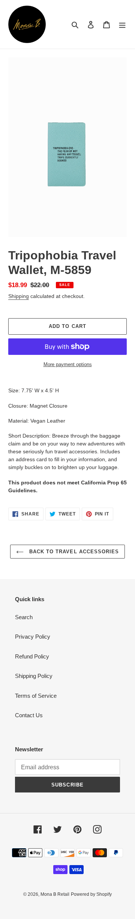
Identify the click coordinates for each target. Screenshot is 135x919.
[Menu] (122, 24)
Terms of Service (36, 696)
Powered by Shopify (91, 894)
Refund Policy (32, 656)
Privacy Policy (32, 636)
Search (24, 617)
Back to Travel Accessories (73, 551)
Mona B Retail (54, 894)
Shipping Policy (33, 676)
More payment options (68, 364)
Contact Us (29, 715)
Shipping (18, 296)
